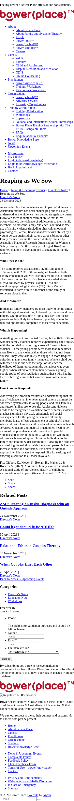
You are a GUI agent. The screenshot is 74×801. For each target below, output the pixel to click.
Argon (47, 795)
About (12, 26)
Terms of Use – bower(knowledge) (30, 767)
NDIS (19, 72)
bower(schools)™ (27, 47)
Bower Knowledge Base (23, 139)
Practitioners (15, 79)
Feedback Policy (18, 760)
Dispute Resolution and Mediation (37, 69)
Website (33, 795)
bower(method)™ (27, 44)
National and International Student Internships (44, 122)
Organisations (16, 93)
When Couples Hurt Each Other (26, 564)
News (11, 143)
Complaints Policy (19, 757)
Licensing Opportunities (31, 104)
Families (21, 62)
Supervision (23, 118)
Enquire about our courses (32, 136)
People (20, 37)
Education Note (17, 597)
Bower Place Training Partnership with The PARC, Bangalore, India (43, 127)
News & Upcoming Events (25, 753)
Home (12, 725)
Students (13, 743)
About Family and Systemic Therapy (39, 33)
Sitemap (13, 788)
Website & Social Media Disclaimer (30, 781)
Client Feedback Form (22, 764)
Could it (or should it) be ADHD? (27, 527)
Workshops (23, 114)
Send (11, 479)
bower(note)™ (25, 40)
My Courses (15, 156)
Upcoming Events (19, 146)
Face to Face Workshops (31, 90)
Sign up (6, 658)
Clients (12, 54)
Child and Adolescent (29, 65)
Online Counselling (28, 76)
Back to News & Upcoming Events (22, 579)
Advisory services (27, 100)
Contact (13, 171)
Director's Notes (10, 197)
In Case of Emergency (22, 784)
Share (11, 483)
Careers (20, 51)
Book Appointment (20, 167)
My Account (15, 153)
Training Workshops (28, 86)
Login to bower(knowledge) (25, 160)
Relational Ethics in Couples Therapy (30, 546)
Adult (19, 58)
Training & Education (21, 107)
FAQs (19, 132)
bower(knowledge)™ (29, 83)
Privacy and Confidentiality (25, 777)
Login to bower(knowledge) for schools (32, 163)
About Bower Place (28, 30)
